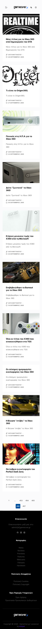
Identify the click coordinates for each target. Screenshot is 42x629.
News (21, 548)
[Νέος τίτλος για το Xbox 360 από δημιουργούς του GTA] (21, 24)
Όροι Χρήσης (21, 597)
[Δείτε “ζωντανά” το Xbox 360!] (21, 172)
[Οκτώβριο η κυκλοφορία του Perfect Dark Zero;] (21, 453)
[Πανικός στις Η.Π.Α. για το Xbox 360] (21, 121)
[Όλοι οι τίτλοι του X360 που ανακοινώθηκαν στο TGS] (21, 323)
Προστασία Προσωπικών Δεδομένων (21, 600)
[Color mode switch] (31, 7)
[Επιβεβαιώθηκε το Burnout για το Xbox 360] (21, 272)
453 (21, 500)
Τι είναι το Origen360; (17, 90)
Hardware (21, 565)
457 (24, 506)
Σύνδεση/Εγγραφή (35, 7)
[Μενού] (6, 7)
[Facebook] (17, 532)
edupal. (22, 626)
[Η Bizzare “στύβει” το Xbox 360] (21, 405)
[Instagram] (24, 532)
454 (27, 500)
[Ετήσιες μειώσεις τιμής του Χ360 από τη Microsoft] (21, 220)
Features (21, 556)
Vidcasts (21, 562)
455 (33, 500)
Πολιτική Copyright (21, 584)
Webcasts (21, 559)
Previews (21, 553)
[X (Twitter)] (21, 532)
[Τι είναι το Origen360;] (21, 75)
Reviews (21, 550)
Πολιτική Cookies (21, 581)
